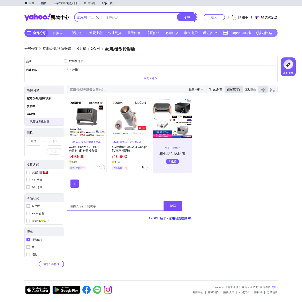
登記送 (77, 32)
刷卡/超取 (191, 32)
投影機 (31, 106)
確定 (54, 151)
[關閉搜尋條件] (97, 17)
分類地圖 (272, 292)
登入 (214, 17)
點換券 (58, 32)
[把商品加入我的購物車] (101, 167)
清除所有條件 (51, 264)
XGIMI (31, 114)
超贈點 (267, 32)
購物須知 (228, 292)
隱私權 (258, 292)
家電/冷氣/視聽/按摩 (39, 98)
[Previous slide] (70, 118)
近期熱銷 (250, 89)
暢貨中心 (96, 32)
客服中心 (197, 292)
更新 (274, 287)
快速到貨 (114, 32)
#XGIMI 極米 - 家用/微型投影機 (170, 218)
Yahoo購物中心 (46, 17)
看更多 (208, 32)
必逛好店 (172, 32)
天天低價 (134, 32)
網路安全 (244, 292)
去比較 (172, 161)
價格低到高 (215, 89)
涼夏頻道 (153, 32)
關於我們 (213, 292)
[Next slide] (103, 118)
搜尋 (173, 206)
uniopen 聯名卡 (240, 32)
